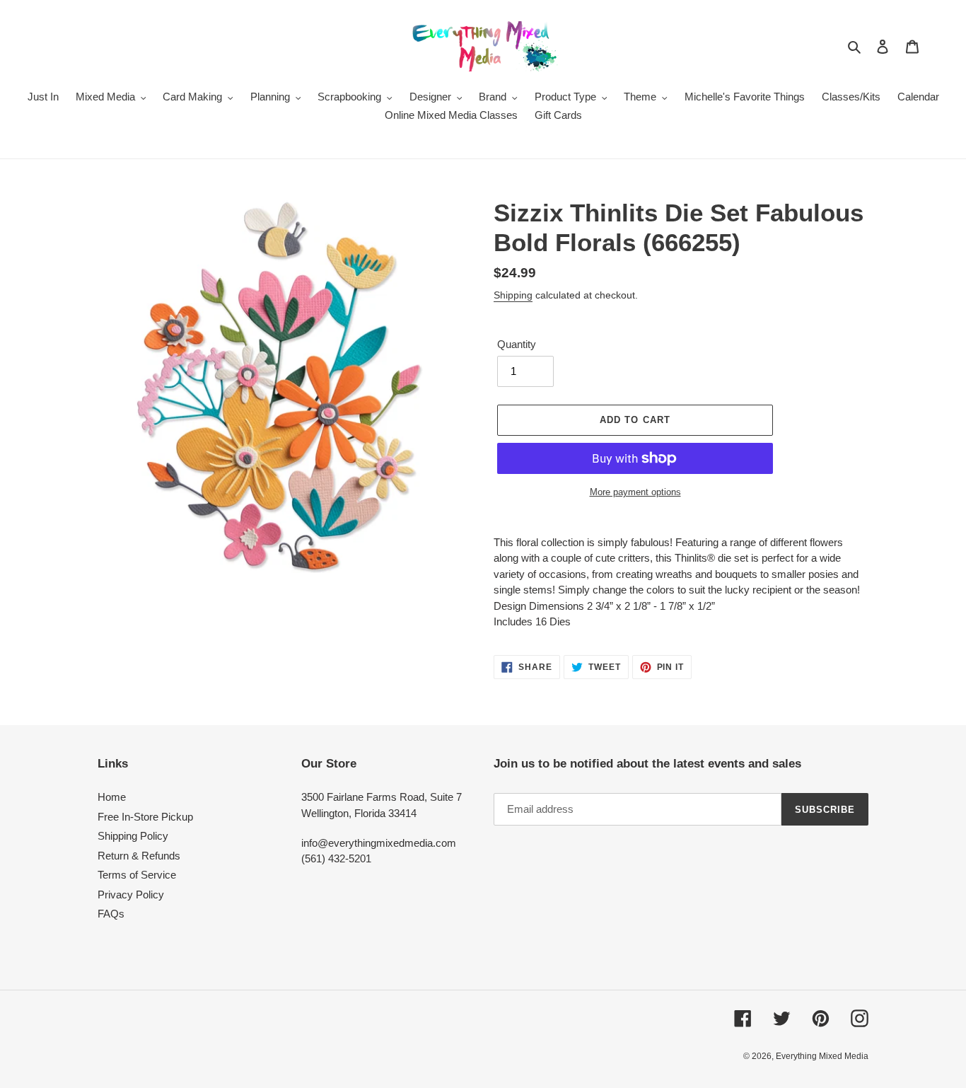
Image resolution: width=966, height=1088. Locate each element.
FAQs (111, 914)
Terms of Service (137, 875)
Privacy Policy (131, 895)
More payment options (635, 492)
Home (112, 797)
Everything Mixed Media (822, 1056)
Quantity (516, 344)
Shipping (513, 295)
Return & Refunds (139, 856)
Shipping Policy (133, 836)
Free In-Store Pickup (145, 817)
